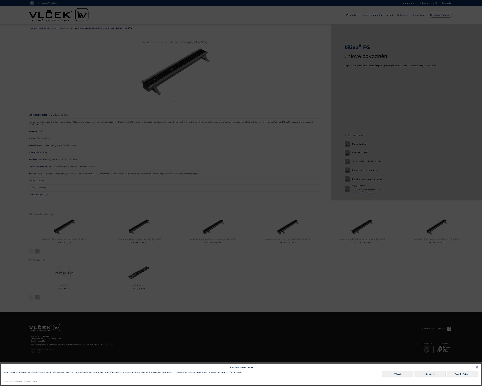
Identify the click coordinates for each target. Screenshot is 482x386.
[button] (477, 367)
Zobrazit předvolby (463, 374)
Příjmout (397, 374)
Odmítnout (430, 374)
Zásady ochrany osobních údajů (26, 381)
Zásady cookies (9, 381)
